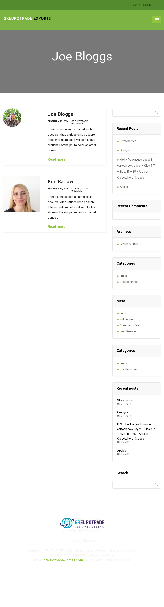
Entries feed (127, 319)
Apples (124, 186)
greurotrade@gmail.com (63, 560)
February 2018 (129, 244)
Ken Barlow (60, 181)
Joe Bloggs (60, 114)
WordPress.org (129, 331)
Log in (123, 313)
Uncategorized (129, 281)
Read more (56, 159)
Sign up (147, 4)
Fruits (123, 275)
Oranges (125, 150)
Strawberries (128, 141)
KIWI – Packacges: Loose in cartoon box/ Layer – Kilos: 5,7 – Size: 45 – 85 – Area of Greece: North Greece (136, 168)
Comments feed (130, 325)
